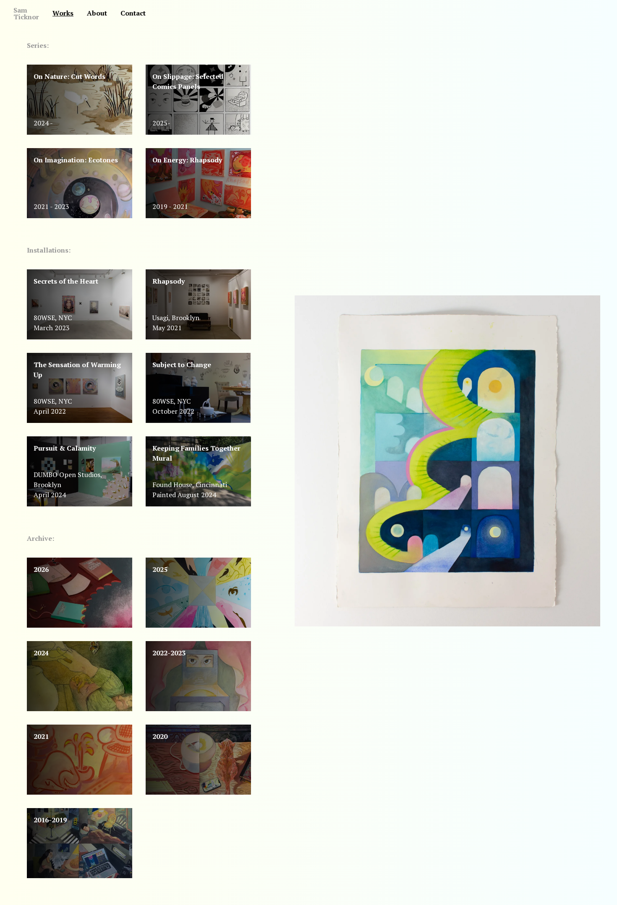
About (97, 13)
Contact (133, 13)
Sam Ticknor (26, 13)
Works (62, 13)
